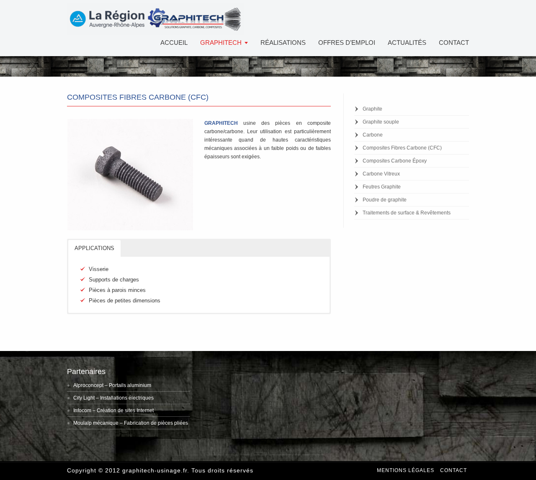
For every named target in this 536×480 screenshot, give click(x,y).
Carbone (373, 135)
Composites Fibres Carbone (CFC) (402, 148)
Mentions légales (405, 470)
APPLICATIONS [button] (94, 248)
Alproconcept (88, 385)
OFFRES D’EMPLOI (346, 42)
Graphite (372, 109)
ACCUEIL (174, 42)
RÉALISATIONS (283, 42)
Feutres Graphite (382, 187)
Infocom (82, 410)
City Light (84, 398)
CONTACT (454, 42)
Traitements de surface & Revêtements (407, 213)
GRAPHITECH (221, 42)
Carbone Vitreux (381, 174)
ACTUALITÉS (407, 42)
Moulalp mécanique (96, 423)
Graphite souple (381, 122)
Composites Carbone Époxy (395, 161)
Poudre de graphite (385, 200)
